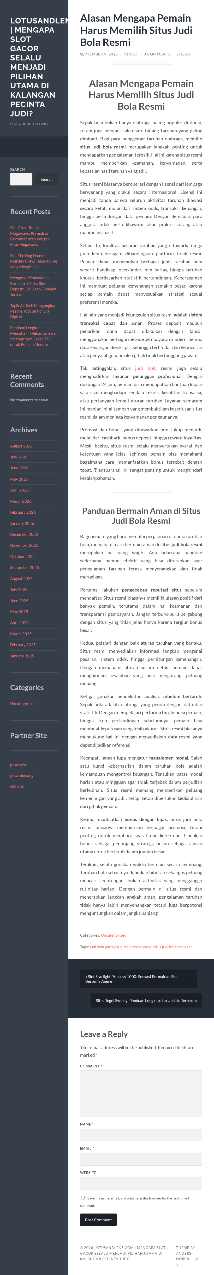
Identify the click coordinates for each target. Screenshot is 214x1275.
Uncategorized (22, 703)
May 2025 (19, 611)
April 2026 (19, 490)
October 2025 (22, 556)
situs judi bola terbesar (172, 946)
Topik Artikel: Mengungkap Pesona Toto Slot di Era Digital (33, 311)
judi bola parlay (103, 946)
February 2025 (23, 644)
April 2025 (19, 622)
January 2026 (22, 523)
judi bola (146, 368)
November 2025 (24, 545)
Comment (91, 1066)
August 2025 (21, 578)
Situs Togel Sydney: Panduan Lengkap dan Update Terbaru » (146, 1000)
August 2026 (21, 446)
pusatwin (18, 764)
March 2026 (21, 501)
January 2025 (22, 656)
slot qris (17, 786)
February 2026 (23, 512)
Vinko (131, 54)
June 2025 (19, 600)
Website (88, 1173)
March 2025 (21, 633)
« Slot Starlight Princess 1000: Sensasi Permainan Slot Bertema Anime (131, 979)
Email (87, 1148)
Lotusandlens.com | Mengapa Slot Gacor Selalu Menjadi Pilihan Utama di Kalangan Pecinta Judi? (123, 1253)
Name (87, 1124)
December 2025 (24, 534)
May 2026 (19, 479)
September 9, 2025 (99, 54)
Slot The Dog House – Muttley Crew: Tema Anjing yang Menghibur (33, 261)
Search (17, 169)
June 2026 (19, 467)
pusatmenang (21, 775)
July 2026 (18, 457)
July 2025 (18, 589)
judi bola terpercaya (134, 946)
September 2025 (24, 567)
